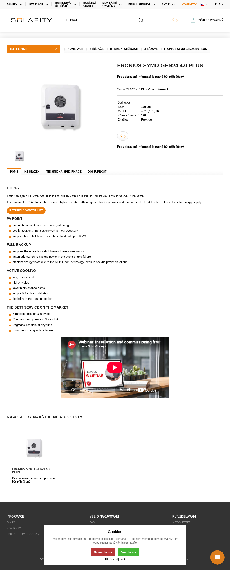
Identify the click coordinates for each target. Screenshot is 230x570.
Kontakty (189, 4)
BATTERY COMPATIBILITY (26, 210)
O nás (11, 522)
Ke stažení (32, 171)
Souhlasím (128, 552)
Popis (14, 171)
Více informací (158, 89)
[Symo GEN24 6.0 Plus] (60, 105)
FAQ (92, 522)
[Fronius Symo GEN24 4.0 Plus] (33, 447)
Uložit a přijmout (115, 559)
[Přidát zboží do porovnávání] (122, 136)
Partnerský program (23, 534)
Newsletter (181, 522)
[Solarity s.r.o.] (33, 20)
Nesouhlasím (103, 552)
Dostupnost (97, 171)
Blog (176, 528)
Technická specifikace (64, 171)
